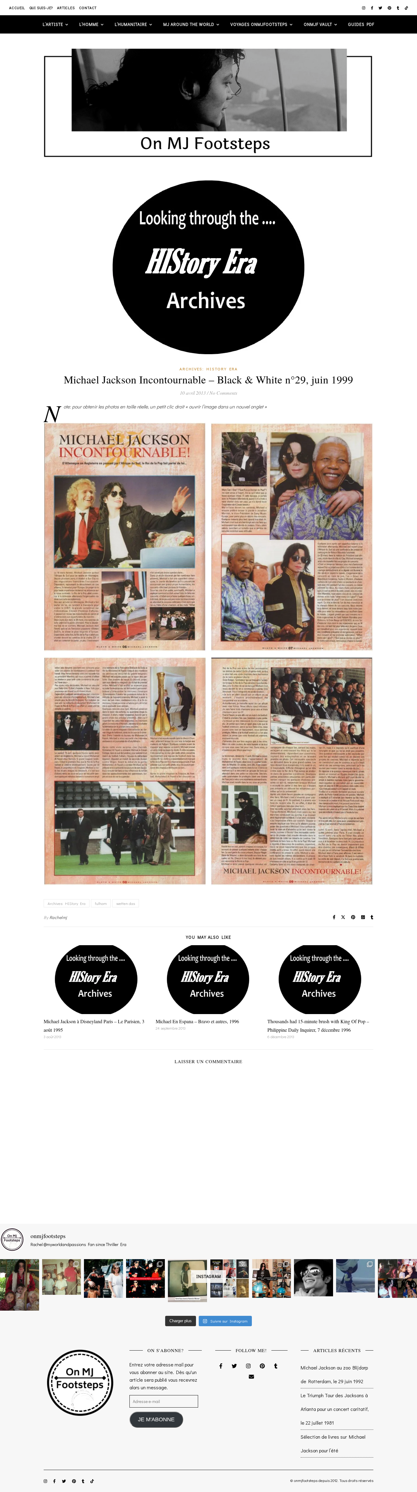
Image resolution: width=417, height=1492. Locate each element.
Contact (88, 7)
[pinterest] (390, 7)
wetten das (125, 903)
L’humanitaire (131, 24)
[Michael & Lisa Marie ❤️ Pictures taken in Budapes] (103, 1278)
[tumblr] (398, 7)
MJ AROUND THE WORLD (188, 24)
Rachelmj (58, 917)
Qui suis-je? (41, 7)
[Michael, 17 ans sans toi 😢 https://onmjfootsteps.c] (313, 1278)
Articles (65, 7)
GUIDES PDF (361, 24)
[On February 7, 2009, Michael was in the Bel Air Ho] (271, 1278)
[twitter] (381, 7)
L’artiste (53, 24)
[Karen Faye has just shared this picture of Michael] (187, 1280)
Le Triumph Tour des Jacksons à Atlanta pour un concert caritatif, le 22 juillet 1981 (335, 1409)
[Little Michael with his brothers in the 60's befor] (61, 1277)
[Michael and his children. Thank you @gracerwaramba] (19, 1285)
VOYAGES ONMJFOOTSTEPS (259, 24)
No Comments (223, 393)
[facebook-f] (372, 7)
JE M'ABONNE (156, 1419)
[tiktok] (406, 7)
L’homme (89, 24)
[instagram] (364, 7)
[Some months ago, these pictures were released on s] (145, 1278)
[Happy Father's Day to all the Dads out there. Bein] (397, 1278)
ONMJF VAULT (318, 24)
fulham (101, 903)
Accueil (17, 7)
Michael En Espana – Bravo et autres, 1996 (197, 1021)
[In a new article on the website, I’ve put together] (229, 1278)
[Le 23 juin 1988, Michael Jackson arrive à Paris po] (355, 1276)
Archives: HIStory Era (208, 368)
